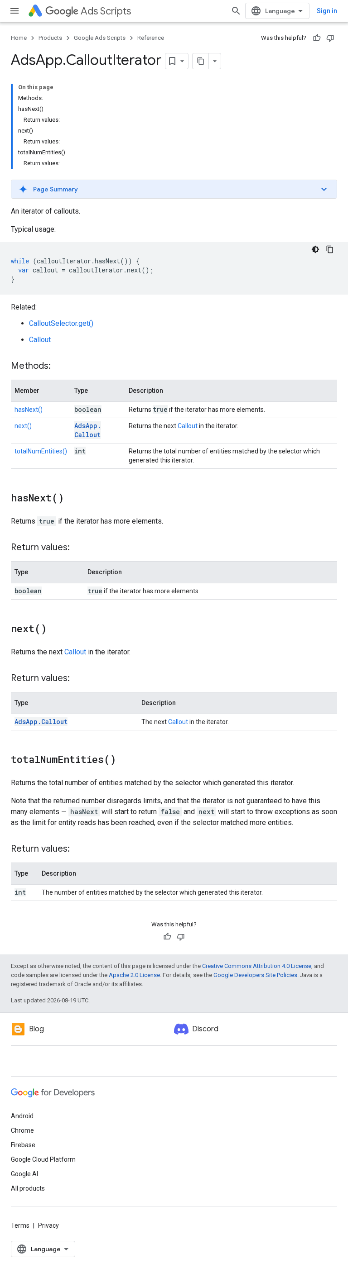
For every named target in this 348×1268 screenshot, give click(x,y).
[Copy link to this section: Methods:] (60, 366)
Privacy (48, 1225)
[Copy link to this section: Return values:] (79, 548)
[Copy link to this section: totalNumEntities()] (125, 760)
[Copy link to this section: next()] (56, 629)
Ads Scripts (106, 11)
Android (22, 1116)
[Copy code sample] (330, 249)
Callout (40, 339)
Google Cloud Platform (43, 1159)
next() (23, 425)
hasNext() (28, 409)
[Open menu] (14, 11)
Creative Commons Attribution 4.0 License (256, 966)
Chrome (22, 1130)
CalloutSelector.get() (61, 323)
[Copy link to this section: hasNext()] (73, 498)
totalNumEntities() (40, 451)
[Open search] (236, 10)
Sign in (327, 10)
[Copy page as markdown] (201, 61)
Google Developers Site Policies (255, 975)
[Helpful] (317, 38)
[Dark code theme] (315, 249)
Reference (150, 37)
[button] (174, 189)
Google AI (24, 1173)
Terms (20, 1225)
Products (50, 37)
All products (28, 1188)
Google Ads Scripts (100, 37)
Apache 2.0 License (134, 975)
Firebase (23, 1145)
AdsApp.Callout (87, 430)
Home (19, 37)
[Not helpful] (330, 38)
